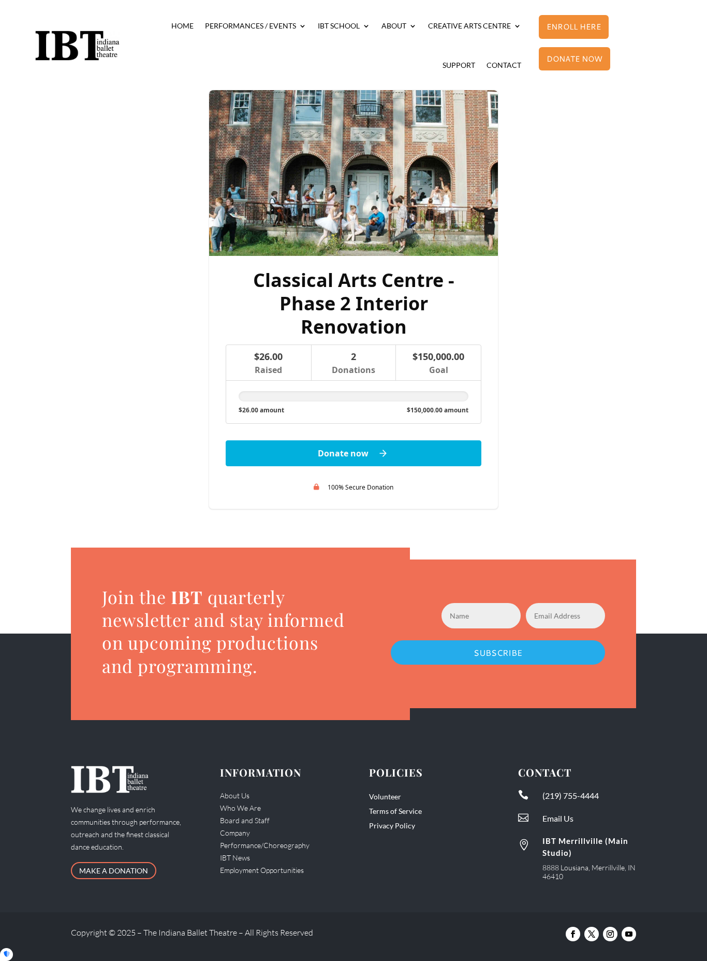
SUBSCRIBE (498, 652)
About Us (234, 795)
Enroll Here (574, 26)
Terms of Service (395, 811)
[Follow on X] (591, 934)
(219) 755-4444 (570, 795)
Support (459, 65)
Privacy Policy (392, 825)
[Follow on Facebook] (573, 934)
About (393, 25)
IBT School (339, 25)
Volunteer (385, 796)
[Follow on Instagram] (610, 934)
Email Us (557, 818)
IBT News (235, 857)
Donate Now (574, 58)
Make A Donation (113, 870)
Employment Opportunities (262, 870)
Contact (504, 65)
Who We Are (240, 808)
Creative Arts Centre (469, 25)
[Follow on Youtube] (629, 934)
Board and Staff (245, 820)
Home (182, 25)
